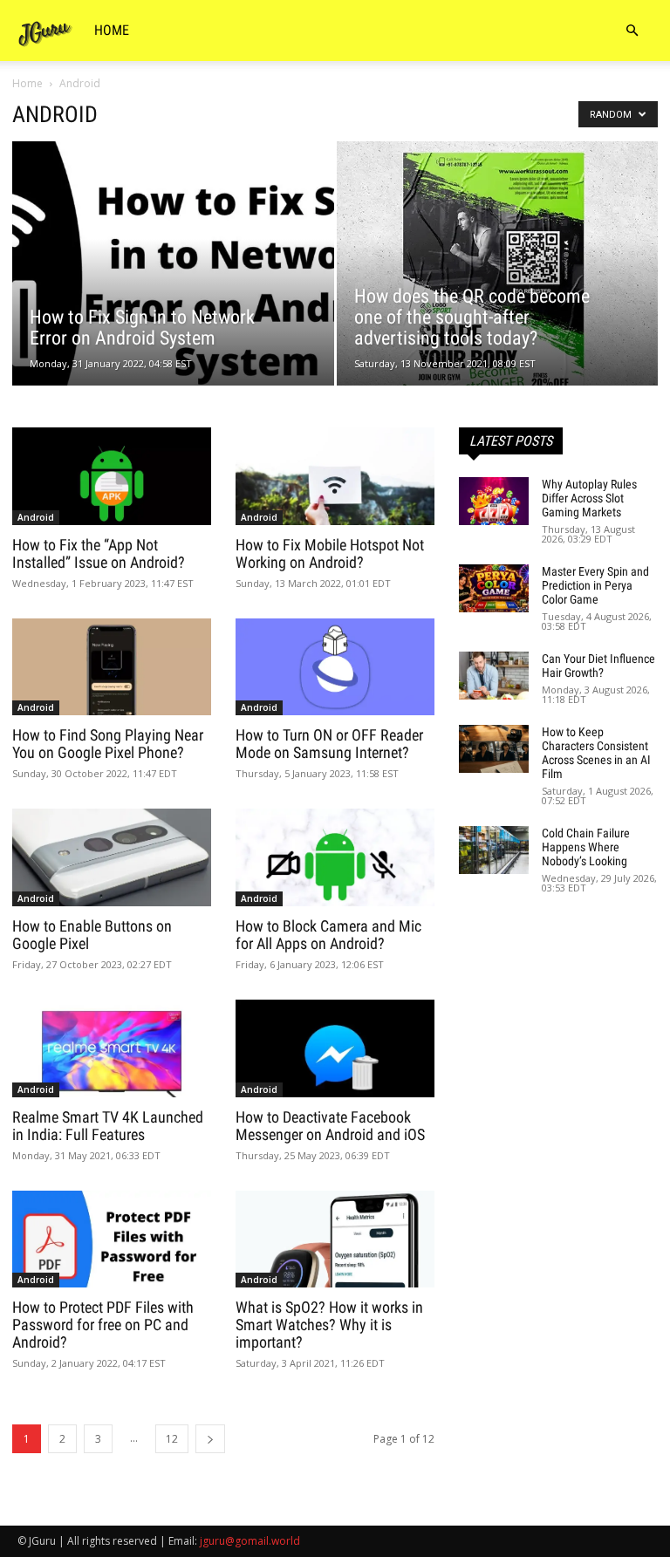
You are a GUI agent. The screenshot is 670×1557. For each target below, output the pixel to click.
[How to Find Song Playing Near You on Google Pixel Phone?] (111, 667)
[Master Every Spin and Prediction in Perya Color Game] (494, 588)
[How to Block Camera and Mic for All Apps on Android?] (335, 857)
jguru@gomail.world (250, 1540)
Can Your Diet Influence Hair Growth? (598, 665)
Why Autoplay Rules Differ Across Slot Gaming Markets (589, 498)
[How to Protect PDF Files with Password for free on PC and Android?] (111, 1239)
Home (111, 30)
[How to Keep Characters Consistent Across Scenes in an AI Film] (494, 749)
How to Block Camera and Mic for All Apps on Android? (328, 935)
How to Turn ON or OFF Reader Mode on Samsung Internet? (329, 743)
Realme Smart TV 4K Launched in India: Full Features (107, 1126)
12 (172, 1438)
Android (35, 517)
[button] (632, 31)
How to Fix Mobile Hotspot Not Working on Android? (330, 553)
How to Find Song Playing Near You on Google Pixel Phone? (107, 743)
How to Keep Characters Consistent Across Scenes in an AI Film (596, 753)
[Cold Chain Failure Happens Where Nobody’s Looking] (494, 850)
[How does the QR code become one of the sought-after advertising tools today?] (498, 270)
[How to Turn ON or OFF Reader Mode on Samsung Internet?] (335, 667)
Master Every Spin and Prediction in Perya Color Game (595, 585)
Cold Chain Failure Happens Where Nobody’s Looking (586, 847)
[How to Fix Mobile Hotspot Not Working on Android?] (335, 476)
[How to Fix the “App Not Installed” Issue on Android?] (111, 476)
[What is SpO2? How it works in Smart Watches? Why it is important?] (335, 1239)
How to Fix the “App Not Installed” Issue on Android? (98, 553)
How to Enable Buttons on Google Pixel (92, 935)
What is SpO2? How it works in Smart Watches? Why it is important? (329, 1324)
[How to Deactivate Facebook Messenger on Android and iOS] (335, 1048)
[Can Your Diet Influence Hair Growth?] (494, 676)
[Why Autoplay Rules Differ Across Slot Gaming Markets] (494, 501)
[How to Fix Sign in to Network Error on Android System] (173, 280)
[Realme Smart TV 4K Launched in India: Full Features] (111, 1048)
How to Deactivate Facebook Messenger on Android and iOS (330, 1126)
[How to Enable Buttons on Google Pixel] (111, 857)
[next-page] (210, 1438)
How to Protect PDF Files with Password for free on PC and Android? (103, 1324)
